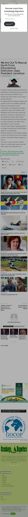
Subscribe (8, 24)
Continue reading (14, 28)
